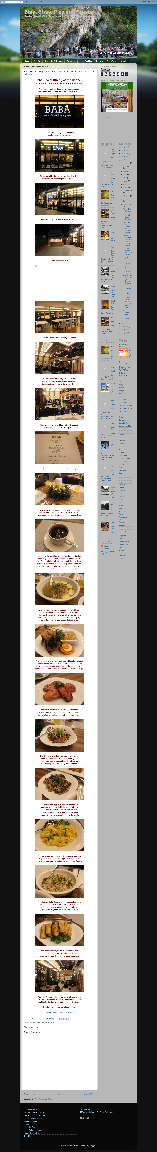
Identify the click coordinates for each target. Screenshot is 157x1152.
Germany (122, 441)
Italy (120, 473)
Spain (121, 539)
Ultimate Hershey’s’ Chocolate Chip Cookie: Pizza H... (128, 240)
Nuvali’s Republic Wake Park (113, 291)
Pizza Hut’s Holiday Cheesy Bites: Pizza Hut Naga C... (127, 227)
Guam (121, 447)
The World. (71, 61)
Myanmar (122, 508)
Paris (121, 514)
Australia (122, 388)
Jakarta (121, 476)
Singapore (123, 536)
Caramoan (123, 411)
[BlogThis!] (62, 1019)
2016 (123, 160)
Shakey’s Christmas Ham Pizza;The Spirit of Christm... (127, 267)
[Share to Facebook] (67, 1019)
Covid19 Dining (125, 423)
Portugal (122, 522)
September (127, 191)
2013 (123, 150)
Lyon (120, 494)
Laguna (122, 482)
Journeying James (31, 1121)
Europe (121, 432)
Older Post (89, 1094)
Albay (121, 385)
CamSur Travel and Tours (34, 1112)
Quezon (122, 525)
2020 (123, 333)
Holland (122, 452)
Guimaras (122, 449)
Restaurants (49, 1022)
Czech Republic (125, 426)
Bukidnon (122, 394)
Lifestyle (123, 61)
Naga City (40, 1022)
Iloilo (120, 467)
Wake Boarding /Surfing (125, 554)
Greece (121, 444)
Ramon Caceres (106, 547)
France (121, 438)
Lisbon (121, 488)
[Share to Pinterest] (69, 1019)
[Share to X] (65, 1019)
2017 (123, 323)
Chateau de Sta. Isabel (113, 237)
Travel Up (27, 1136)
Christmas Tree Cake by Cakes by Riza (128, 291)
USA (120, 547)
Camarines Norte (125, 408)
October (126, 196)
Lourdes (122, 491)
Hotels (32, 1022)
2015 (123, 157)
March (126, 171)
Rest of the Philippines (53, 61)
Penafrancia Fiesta (123, 518)
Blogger (92, 1146)
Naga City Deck (123, 346)
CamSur (37, 61)
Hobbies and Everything (33, 1118)
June (125, 181)
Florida (121, 435)
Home (26, 61)
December (127, 204)
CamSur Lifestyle (125, 405)
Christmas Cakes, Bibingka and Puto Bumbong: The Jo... (128, 302)
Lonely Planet (29, 1124)
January (126, 163)
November (127, 199)
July (125, 184)
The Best (99, 61)
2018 (123, 327)
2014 (123, 154)
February (127, 166)
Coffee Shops (124, 420)
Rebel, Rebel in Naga (32, 1133)
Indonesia (122, 470)
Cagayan (122, 399)
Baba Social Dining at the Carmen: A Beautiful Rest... (128, 280)
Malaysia (122, 497)
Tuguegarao (123, 545)
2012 (123, 147)
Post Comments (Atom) (44, 1099)
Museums (122, 505)
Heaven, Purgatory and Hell (34, 1115)
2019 (123, 330)
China (121, 417)
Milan (121, 502)
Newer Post (30, 1094)
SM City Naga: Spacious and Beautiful (127, 315)
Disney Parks (124, 429)
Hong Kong (123, 461)
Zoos (121, 558)
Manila (121, 499)
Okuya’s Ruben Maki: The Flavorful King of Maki (127, 254)
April (125, 174)
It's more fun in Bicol (124, 368)
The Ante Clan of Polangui (125, 372)
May (125, 178)
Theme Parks (124, 542)
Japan (121, 479)
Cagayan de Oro (125, 402)
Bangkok (122, 391)
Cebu (121, 414)
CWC (121, 397)
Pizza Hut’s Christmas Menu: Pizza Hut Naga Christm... (127, 214)
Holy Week (123, 455)
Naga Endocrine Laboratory (34, 1130)
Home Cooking (86, 61)
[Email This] (60, 1019)
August (126, 187)
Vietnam (122, 550)
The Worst (111, 61)
